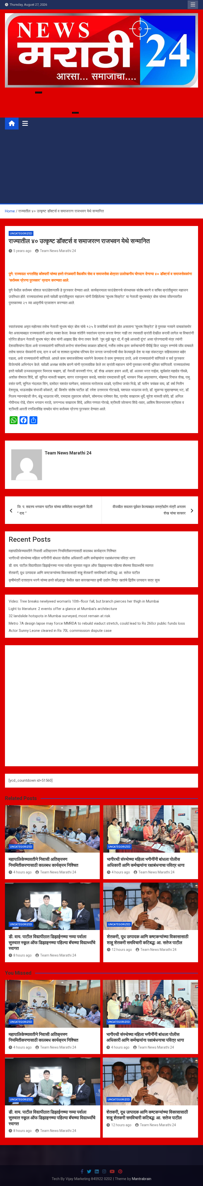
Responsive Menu (193, 4)
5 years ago (22, 251)
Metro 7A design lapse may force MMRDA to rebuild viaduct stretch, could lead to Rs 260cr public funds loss (97, 623)
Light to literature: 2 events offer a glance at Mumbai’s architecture (63, 609)
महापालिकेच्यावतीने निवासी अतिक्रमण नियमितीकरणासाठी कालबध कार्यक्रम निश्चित (62, 551)
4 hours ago (22, 872)
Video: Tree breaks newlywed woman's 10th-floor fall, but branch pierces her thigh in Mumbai (84, 601)
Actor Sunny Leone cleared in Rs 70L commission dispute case (60, 630)
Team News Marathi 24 (58, 251)
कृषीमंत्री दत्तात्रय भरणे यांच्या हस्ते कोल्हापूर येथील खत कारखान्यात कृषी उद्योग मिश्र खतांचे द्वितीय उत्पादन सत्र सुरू (84, 580)
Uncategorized (21, 233)
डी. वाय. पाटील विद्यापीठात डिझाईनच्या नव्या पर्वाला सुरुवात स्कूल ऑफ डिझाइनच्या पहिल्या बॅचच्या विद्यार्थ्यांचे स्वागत (81, 565)
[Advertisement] (101, 166)
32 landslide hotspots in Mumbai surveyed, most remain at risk (59, 616)
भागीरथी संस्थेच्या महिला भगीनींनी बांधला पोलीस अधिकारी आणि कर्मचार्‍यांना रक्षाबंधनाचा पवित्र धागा (72, 558)
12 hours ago (122, 950)
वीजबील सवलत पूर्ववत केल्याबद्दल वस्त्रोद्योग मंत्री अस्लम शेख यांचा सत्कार (149, 510)
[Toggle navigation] (25, 123)
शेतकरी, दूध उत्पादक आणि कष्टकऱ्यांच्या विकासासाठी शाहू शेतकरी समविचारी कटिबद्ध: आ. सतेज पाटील (74, 573)
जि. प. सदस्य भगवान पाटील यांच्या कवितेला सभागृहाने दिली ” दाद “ (54, 510)
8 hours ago (22, 955)
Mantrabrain (141, 1179)
